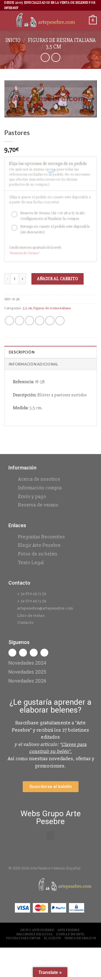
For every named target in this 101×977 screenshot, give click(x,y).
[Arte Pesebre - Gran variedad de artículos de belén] (45, 20)
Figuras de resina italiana (62, 40)
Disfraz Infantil (70, 934)
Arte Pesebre (68, 930)
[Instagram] (23, 653)
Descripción (22, 352)
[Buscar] (83, 20)
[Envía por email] (39, 320)
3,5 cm (53, 46)
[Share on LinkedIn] (60, 320)
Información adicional (33, 364)
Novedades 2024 (27, 663)
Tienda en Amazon (80, 938)
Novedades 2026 (27, 681)
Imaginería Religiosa (34, 934)
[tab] (50, 352)
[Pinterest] (44, 653)
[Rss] (34, 653)
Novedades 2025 (27, 672)
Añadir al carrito (57, 279)
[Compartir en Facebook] (19, 320)
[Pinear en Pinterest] (49, 320)
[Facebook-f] (12, 653)
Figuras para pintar (23, 938)
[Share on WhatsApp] (9, 320)
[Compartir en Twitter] (29, 320)
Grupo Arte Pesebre (37, 930)
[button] (50, 835)
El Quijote (52, 938)
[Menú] (7, 20)
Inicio (12, 40)
